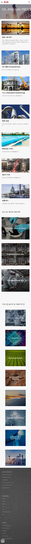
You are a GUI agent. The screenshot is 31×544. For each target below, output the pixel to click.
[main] (15, 41)
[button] (2, 2)
